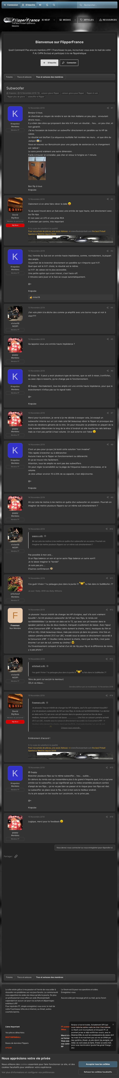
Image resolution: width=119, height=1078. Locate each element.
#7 (112, 413)
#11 (111, 578)
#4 (112, 307)
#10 (111, 529)
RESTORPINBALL (13, 1037)
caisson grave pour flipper (73, 93)
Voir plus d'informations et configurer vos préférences (28, 1072)
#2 (112, 199)
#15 (111, 767)
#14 (111, 695)
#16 (111, 817)
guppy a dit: (37, 536)
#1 (112, 108)
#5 (112, 339)
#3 (112, 251)
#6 (112, 371)
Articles (89, 20)
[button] (47, 5)
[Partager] (108, 108)
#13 (111, 659)
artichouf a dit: (38, 666)
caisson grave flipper (50, 93)
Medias (67, 20)
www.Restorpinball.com (81, 231)
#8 (112, 444)
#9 (112, 497)
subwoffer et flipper (36, 96)
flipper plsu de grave (16, 96)
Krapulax (12, 93)
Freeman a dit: (38, 702)
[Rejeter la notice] (113, 1024)
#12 (111, 609)
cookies (24, 1064)
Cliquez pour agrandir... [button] (71, 728)
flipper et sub (92, 93)
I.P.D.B (8, 1048)
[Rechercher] (54, 5)
